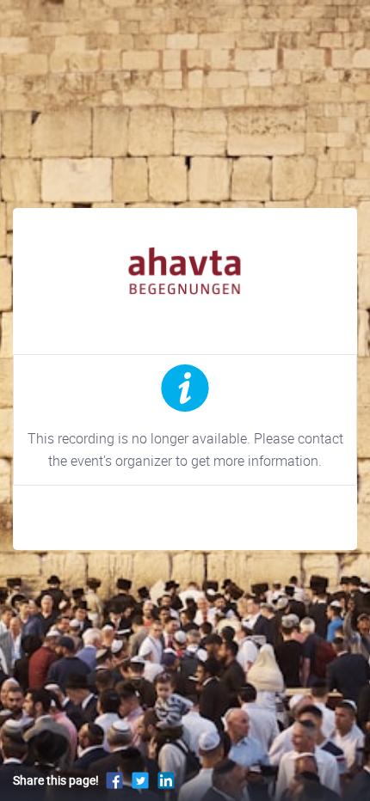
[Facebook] (114, 780)
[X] (140, 780)
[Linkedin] (166, 780)
